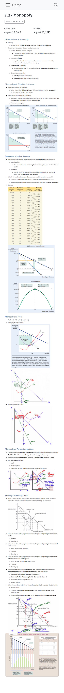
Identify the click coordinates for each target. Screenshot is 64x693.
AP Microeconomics (14, 21)
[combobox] (56, 4)
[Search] (56, 4)
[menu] (8, 5)
